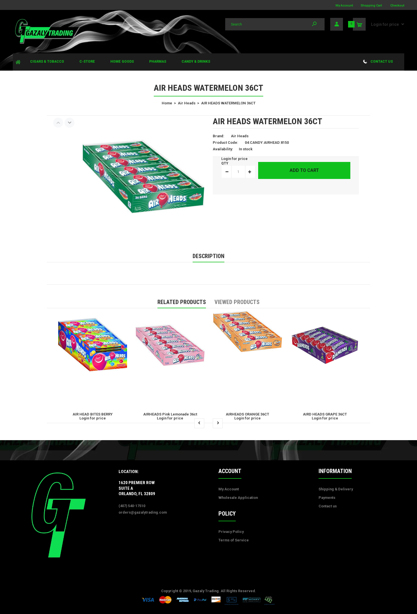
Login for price (385, 24)
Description (208, 256)
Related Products (181, 302)
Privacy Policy (231, 531)
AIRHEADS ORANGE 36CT (247, 414)
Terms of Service (233, 540)
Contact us (328, 506)
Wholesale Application (238, 497)
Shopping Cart (371, 5)
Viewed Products (237, 302)
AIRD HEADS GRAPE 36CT (325, 414)
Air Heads (239, 136)
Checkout (397, 5)
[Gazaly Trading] (47, 43)
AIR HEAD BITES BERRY (93, 414)
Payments (327, 497)
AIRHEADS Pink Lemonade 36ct (170, 414)
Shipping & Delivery (336, 489)
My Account (344, 5)
